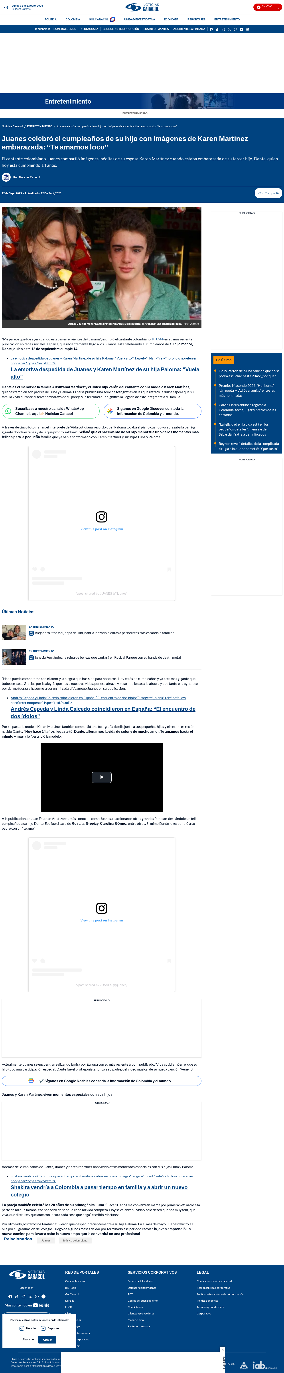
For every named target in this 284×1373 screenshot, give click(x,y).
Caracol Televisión (75, 1281)
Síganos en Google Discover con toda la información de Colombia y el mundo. (150, 411)
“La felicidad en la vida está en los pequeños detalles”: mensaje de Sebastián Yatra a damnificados (244, 429)
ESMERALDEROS (64, 29)
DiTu (68, 1313)
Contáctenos (135, 1307)
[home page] (142, 7)
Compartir (268, 193)
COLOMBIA (73, 19)
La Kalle (69, 1300)
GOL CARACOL (98, 19)
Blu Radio (71, 1287)
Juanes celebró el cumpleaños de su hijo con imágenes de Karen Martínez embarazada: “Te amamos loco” (117, 126)
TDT (130, 1294)
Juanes (46, 1240)
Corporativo (204, 1313)
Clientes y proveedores (141, 1313)
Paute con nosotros (139, 1326)
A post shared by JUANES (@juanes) (102, 593)
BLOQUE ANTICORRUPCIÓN (121, 29)
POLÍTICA (51, 19)
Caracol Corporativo (77, 1339)
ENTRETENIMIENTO (227, 19)
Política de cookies (207, 1300)
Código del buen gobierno (143, 1300)
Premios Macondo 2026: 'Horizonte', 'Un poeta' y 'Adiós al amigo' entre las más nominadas (247, 390)
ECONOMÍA (171, 19)
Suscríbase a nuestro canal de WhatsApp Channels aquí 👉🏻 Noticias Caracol (49, 411)
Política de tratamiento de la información (220, 1294)
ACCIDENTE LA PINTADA (189, 29)
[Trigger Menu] (6, 7)
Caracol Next (72, 1345)
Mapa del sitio (136, 1320)
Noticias (31, 1328)
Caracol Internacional (78, 1332)
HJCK (68, 1307)
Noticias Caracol (12, 126)
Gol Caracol (72, 1294)
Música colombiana (75, 1240)
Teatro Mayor (73, 1326)
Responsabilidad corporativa (213, 1287)
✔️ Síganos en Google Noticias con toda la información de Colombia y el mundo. (105, 1081)
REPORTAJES (196, 19)
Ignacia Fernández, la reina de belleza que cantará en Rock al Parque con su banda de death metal (108, 657)
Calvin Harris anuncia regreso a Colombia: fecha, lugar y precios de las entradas (247, 410)
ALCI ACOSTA (89, 29)
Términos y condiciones (210, 1307)
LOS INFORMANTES (156, 29)
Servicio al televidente (140, 1281)
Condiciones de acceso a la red (214, 1281)
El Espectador (73, 1320)
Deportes (53, 1328)
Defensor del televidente (142, 1287)
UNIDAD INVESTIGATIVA (139, 19)
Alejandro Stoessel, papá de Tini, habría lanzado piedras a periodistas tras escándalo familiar (104, 633)
